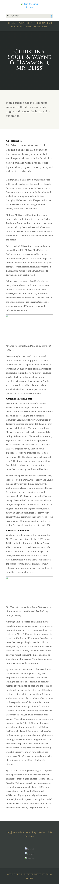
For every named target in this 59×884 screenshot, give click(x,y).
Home (11, 22)
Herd (31, 877)
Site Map (29, 835)
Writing (24, 22)
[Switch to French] (29, 853)
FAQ (8, 832)
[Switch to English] (29, 849)
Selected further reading (24, 832)
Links (49, 832)
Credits (41, 832)
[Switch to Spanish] (30, 858)
